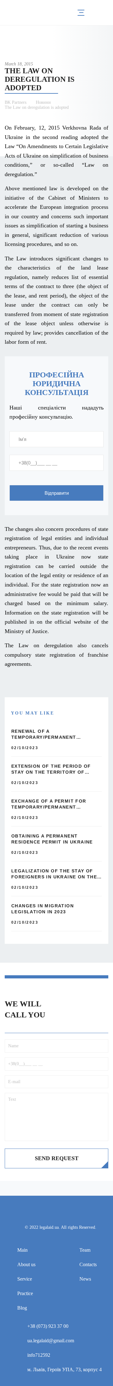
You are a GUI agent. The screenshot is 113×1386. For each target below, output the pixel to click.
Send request (56, 1158)
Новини (43, 102)
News (85, 1279)
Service (24, 1279)
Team (84, 1250)
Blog (22, 1308)
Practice (25, 1293)
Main (22, 1250)
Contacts (88, 1264)
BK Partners (15, 102)
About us (26, 1264)
